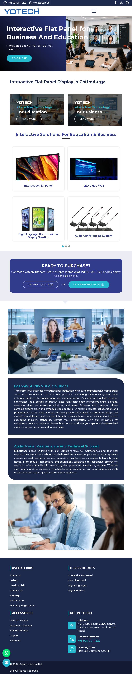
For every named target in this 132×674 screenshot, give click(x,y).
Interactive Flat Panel (38, 185)
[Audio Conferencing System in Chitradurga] (94, 214)
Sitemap (15, 595)
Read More (90, 58)
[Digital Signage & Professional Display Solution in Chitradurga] (38, 214)
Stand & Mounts (19, 630)
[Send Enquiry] (6, 663)
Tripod (14, 635)
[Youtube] (121, 2)
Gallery (14, 580)
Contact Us (16, 590)
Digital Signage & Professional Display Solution (38, 236)
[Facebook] (115, 2)
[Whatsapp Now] (6, 653)
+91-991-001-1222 (89, 640)
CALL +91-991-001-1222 (86, 284)
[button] (63, 246)
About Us (15, 575)
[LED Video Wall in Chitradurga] (94, 163)
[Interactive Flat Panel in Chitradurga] (38, 163)
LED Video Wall (94, 185)
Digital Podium (76, 590)
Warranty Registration (22, 605)
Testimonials (17, 585)
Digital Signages (77, 585)
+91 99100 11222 (17, 2)
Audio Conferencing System (93, 235)
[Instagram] (127, 2)
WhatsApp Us (41, 2)
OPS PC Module (19, 620)
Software (15, 640)
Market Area (17, 600)
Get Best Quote (38, 284)
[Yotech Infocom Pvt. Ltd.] (21, 11)
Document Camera (21, 625)
